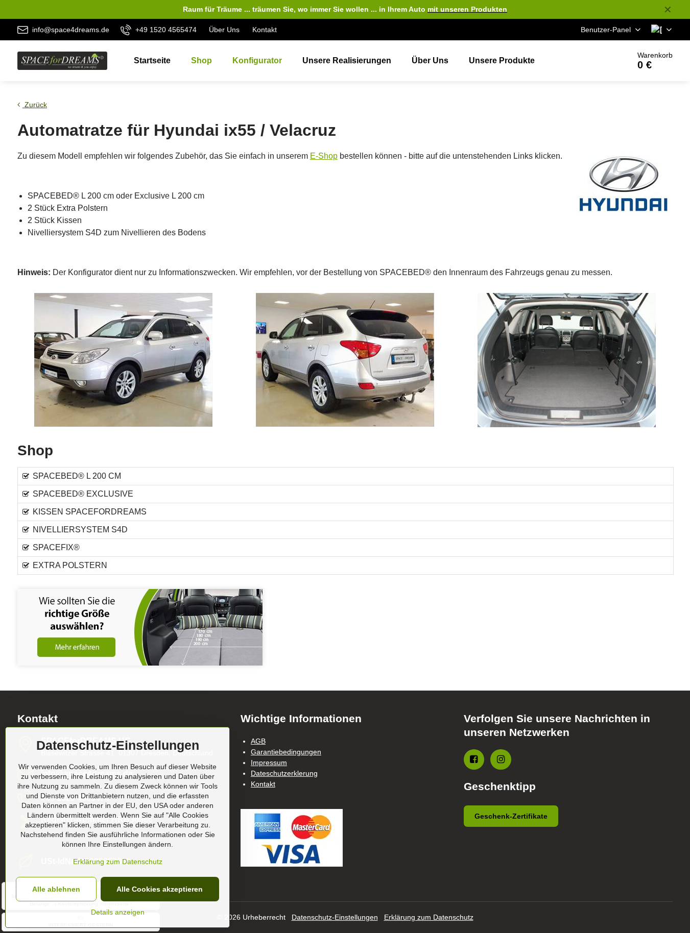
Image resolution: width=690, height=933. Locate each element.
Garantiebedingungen (286, 752)
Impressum (269, 762)
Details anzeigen (118, 912)
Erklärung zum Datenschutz (428, 917)
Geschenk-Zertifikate (511, 816)
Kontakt (263, 784)
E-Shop (324, 156)
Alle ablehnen (56, 889)
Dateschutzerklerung (284, 773)
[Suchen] (593, 60)
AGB (258, 741)
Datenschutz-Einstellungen (335, 917)
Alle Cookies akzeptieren (159, 889)
